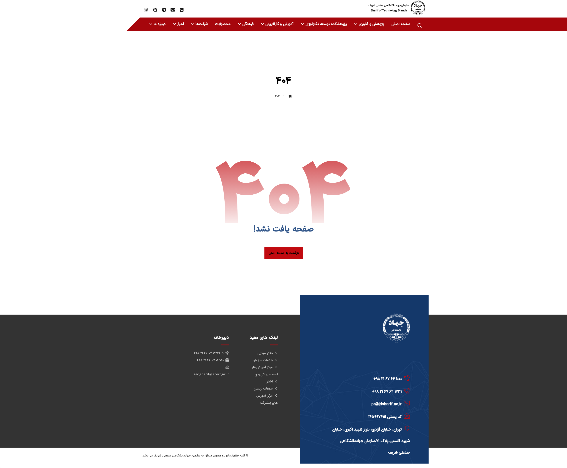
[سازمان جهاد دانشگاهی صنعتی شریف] (397, 7)
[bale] (146, 10)
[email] (172, 10)
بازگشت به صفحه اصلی (283, 252)
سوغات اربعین (263, 388)
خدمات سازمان (262, 360)
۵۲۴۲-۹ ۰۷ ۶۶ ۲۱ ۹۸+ (208, 353)
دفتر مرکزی (265, 353)
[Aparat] (155, 10)
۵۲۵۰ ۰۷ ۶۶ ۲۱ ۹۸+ (210, 360)
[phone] (181, 10)
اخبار (270, 381)
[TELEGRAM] (163, 10)
